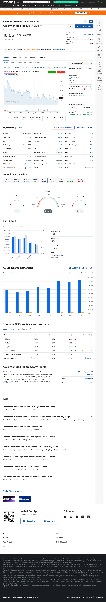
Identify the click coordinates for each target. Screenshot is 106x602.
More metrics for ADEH (85, 128)
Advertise (59, 538)
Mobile (5, 538)
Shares (6, 9)
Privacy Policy (87, 597)
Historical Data (22, 62)
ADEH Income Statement (18, 267)
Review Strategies (59, 49)
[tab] (7, 180)
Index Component (34, 62)
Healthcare (89, 378)
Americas (73, 9)
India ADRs (66, 9)
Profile (13, 62)
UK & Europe (81, 9)
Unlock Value (87, 34)
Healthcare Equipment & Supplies (84, 373)
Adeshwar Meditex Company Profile (24, 366)
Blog (4, 533)
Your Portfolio (8, 542)
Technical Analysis (14, 174)
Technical (34, 58)
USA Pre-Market (31, 9)
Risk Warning (99, 597)
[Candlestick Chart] (5, 68)
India (23, 9)
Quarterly (13, 273)
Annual (5, 273)
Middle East (90, 9)
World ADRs (57, 9)
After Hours (41, 9)
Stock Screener (16, 9)
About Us (59, 533)
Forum (42, 58)
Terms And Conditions (73, 597)
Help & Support (61, 542)
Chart (14, 58)
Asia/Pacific (99, 9)
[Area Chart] (9, 68)
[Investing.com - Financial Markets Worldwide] (11, 2)
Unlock (35, 358)
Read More (7, 383)
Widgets (6, 546)
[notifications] (98, 2)
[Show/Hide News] (48, 68)
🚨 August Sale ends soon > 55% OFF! (66, 2)
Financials (23, 58)
